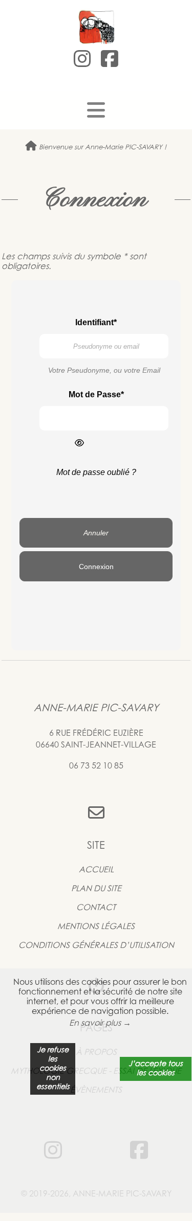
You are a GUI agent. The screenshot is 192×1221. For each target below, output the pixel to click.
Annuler (96, 533)
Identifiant (94, 322)
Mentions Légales (96, 927)
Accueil (96, 870)
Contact (96, 908)
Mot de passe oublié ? (96, 472)
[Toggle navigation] (96, 110)
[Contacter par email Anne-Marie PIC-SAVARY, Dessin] (96, 814)
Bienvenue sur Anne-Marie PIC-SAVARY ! (101, 147)
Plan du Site (96, 889)
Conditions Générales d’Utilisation (96, 946)
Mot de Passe (95, 394)
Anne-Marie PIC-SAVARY (96, 709)
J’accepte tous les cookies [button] (156, 1068)
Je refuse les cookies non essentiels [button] (53, 1069)
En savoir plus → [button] (100, 1024)
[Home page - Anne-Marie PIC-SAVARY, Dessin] (96, 26)
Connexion (96, 566)
